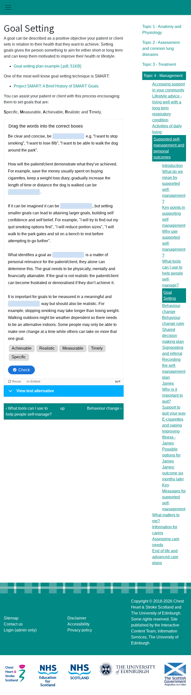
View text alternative (35, 391)
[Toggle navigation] (8, 7)
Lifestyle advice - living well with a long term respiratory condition (167, 108)
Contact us (13, 624)
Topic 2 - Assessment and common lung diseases (161, 48)
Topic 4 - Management (163, 76)
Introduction (172, 165)
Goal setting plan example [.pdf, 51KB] (47, 66)
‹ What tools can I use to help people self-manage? (29, 411)
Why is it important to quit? (172, 395)
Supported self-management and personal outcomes (168, 148)
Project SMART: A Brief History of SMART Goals (56, 86)
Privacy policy (79, 630)
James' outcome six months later (173, 473)
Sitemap (11, 618)
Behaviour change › (104, 408)
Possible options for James (171, 455)
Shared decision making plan (173, 335)
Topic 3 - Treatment (159, 64)
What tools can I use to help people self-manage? (172, 273)
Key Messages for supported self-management (174, 497)
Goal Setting (169, 295)
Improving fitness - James (171, 437)
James (168, 383)
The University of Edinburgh (155, 613)
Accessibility (78, 624)
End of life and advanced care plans (165, 557)
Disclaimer (76, 618)
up (62, 408)
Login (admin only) (20, 630)
